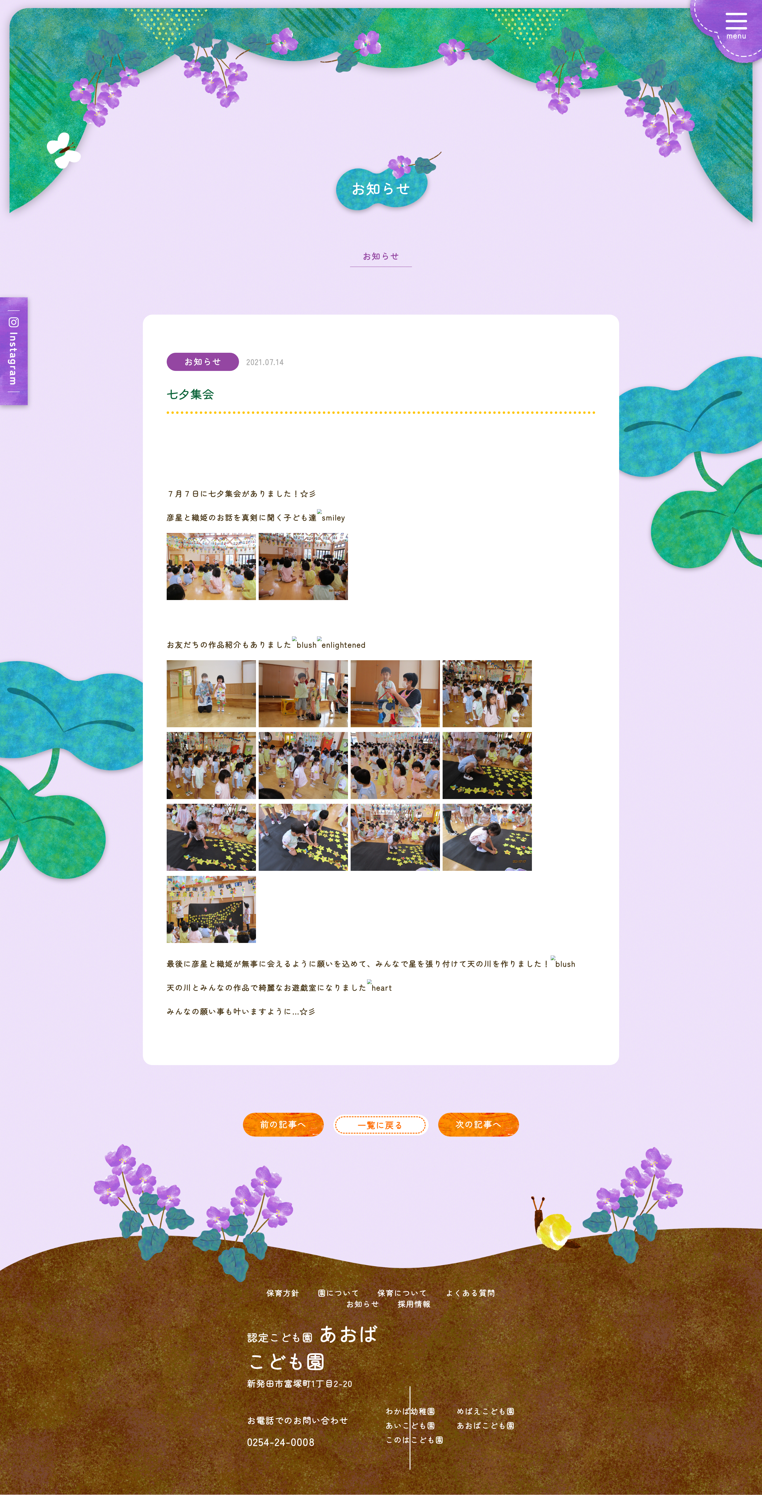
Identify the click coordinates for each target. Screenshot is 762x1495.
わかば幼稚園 (410, 1410)
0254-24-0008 (281, 1441)
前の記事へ (283, 1124)
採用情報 (414, 1303)
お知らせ (381, 256)
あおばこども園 (486, 1425)
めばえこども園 (486, 1410)
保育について (402, 1292)
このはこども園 (414, 1439)
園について (339, 1292)
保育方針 (283, 1292)
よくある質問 (471, 1292)
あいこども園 (410, 1425)
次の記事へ (478, 1124)
